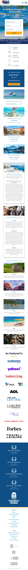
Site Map (14, 538)
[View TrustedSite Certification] (14, 563)
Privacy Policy (14, 536)
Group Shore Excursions (14, 519)
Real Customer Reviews (14, 532)
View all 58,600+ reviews (14, 80)
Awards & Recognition (14, 514)
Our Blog (14, 521)
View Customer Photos (14, 84)
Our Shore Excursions (14, 523)
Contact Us (14, 516)
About (14, 512)
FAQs (14, 517)
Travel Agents (14, 525)
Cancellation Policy (14, 534)
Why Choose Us (14, 526)
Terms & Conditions (14, 540)
